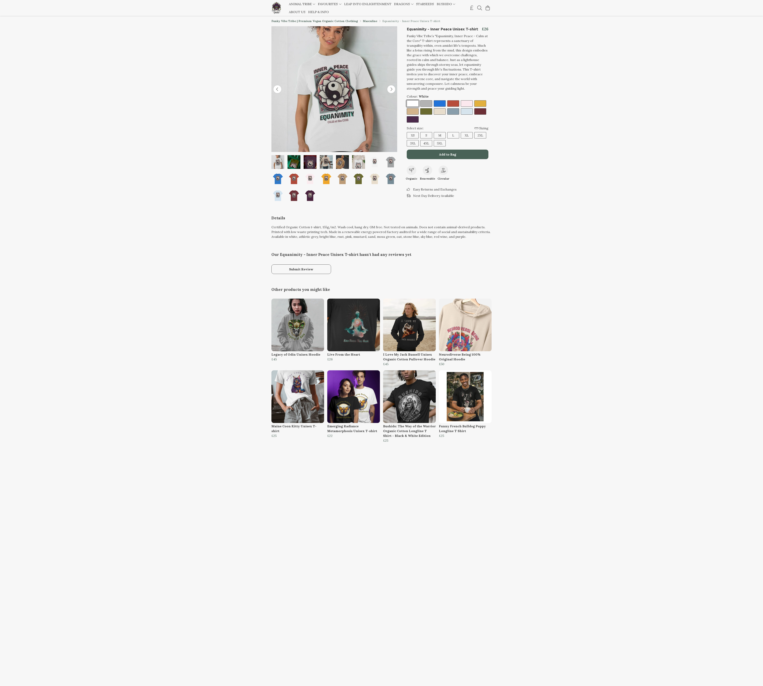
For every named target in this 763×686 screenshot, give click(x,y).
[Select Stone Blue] (453, 111)
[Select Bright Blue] (440, 103)
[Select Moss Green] (426, 111)
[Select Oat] (440, 111)
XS (413, 135)
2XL (480, 135)
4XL (426, 143)
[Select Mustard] (480, 103)
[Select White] (413, 103)
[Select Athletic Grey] (426, 103)
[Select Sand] (413, 111)
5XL (440, 143)
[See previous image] (277, 89)
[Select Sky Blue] (467, 111)
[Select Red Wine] (480, 111)
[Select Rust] (453, 103)
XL (467, 135)
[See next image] (391, 89)
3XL (413, 143)
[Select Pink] (467, 103)
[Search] (480, 8)
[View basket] (488, 8)
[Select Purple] (413, 119)
